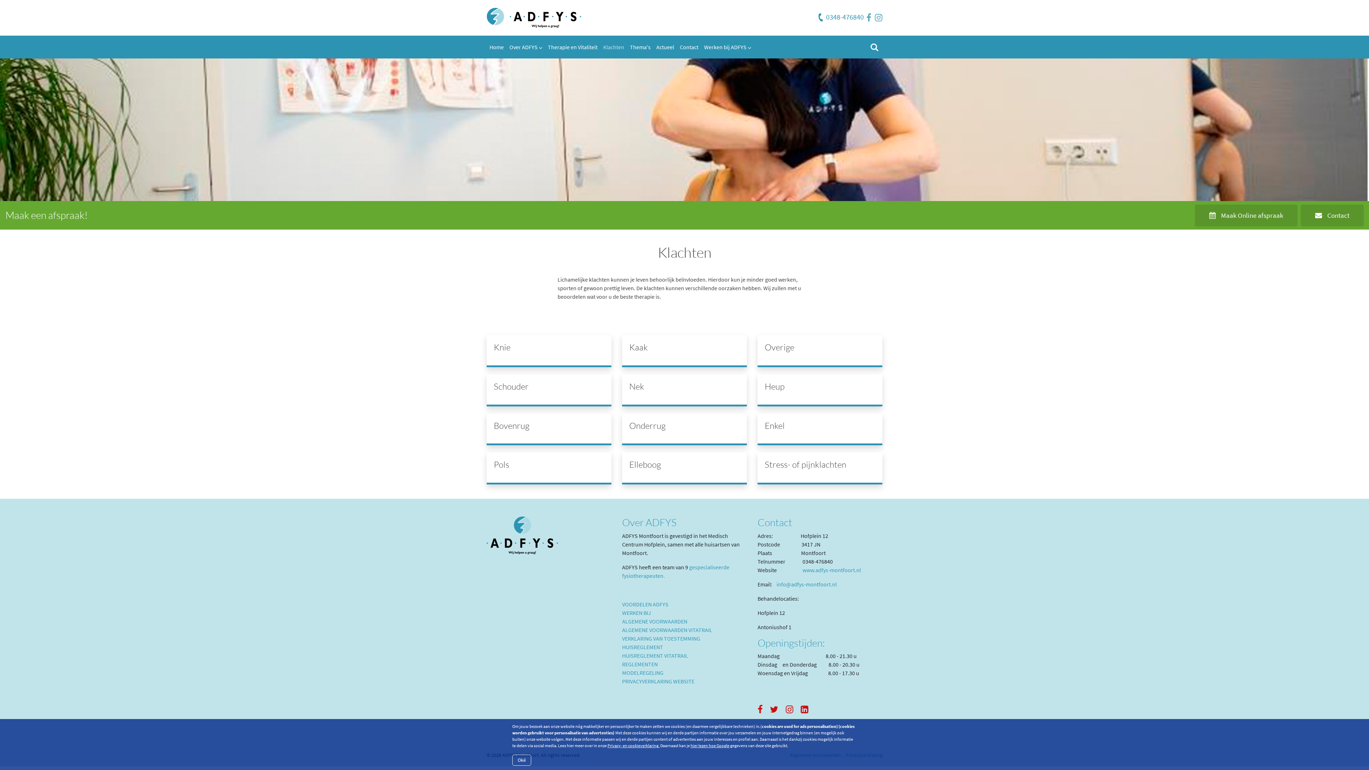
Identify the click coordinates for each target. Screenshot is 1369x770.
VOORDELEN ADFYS (645, 604)
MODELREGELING (642, 672)
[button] (526, 47)
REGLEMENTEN (640, 664)
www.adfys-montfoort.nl (832, 570)
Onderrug (647, 425)
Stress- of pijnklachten (805, 464)
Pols (501, 464)
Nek (636, 386)
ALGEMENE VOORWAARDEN (654, 621)
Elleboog (645, 464)
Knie (502, 347)
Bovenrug (511, 425)
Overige (779, 347)
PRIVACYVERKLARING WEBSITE (658, 681)
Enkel (775, 425)
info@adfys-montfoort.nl (806, 584)
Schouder (511, 386)
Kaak (638, 347)
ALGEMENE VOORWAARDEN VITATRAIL (667, 629)
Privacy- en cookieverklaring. (633, 745)
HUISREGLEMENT (642, 647)
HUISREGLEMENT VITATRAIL (655, 655)
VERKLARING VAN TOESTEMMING (661, 638)
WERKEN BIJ (636, 612)
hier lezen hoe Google (710, 745)
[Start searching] (873, 47)
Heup (775, 386)
